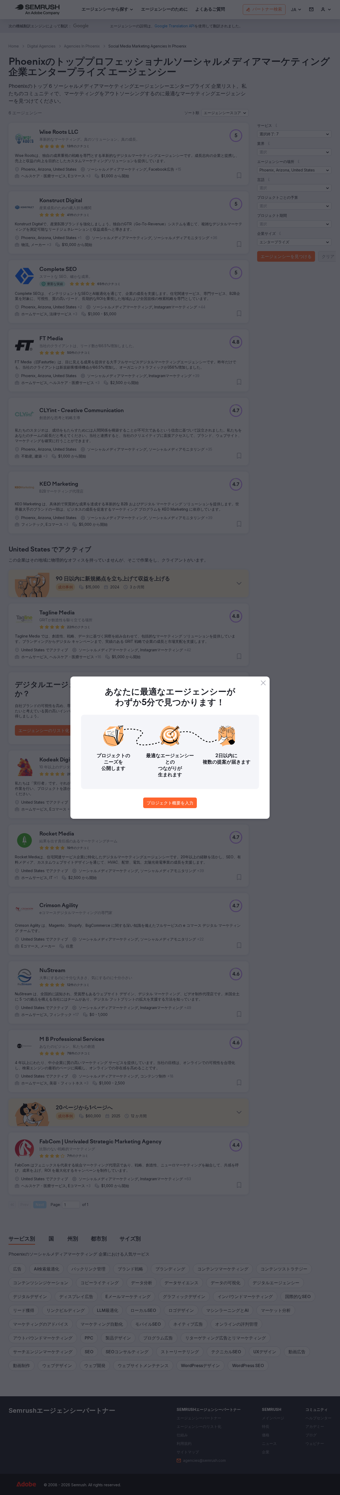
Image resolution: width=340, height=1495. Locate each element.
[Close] (263, 683)
